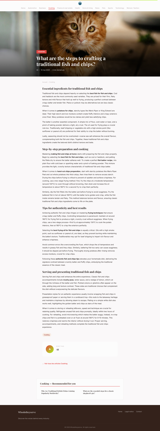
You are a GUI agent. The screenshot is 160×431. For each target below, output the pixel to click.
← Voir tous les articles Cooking (54, 364)
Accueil (44, 82)
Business (42, 8)
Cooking (51, 8)
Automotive (32, 8)
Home (23, 8)
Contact (139, 411)
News (97, 8)
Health (77, 8)
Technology (119, 8)
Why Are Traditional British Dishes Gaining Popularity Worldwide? (58, 392)
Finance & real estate (64, 8)
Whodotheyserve (27, 412)
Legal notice (129, 411)
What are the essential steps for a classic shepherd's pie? (98, 392)
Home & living (87, 8)
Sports (110, 8)
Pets (103, 8)
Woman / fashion (133, 8)
